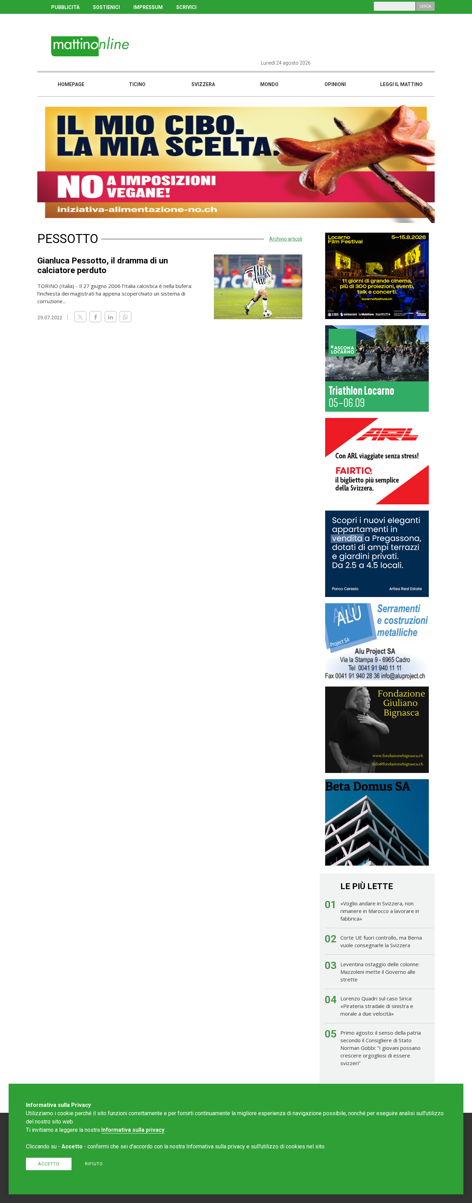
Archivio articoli (285, 239)
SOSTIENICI (106, 7)
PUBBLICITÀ (65, 7)
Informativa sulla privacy (132, 1130)
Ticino (137, 84)
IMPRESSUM (148, 7)
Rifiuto (94, 1163)
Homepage (71, 84)
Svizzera (203, 84)
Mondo (269, 84)
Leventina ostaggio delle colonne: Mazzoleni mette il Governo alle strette (379, 972)
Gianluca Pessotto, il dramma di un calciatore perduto (102, 265)
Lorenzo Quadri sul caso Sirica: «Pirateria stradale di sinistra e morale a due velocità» (376, 1006)
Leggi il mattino (401, 84)
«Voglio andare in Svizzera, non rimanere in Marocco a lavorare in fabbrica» (379, 911)
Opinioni (335, 84)
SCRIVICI (186, 7)
